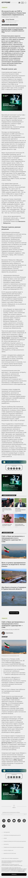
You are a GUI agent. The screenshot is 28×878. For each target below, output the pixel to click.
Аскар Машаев (10, 19)
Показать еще (14, 612)
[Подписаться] (25, 814)
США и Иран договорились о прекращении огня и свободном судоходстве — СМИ (13, 539)
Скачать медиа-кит (8, 850)
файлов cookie (21, 871)
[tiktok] (19, 820)
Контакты (6, 844)
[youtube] (14, 820)
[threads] (24, 820)
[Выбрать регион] (19, 3)
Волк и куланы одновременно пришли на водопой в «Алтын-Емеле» (14, 564)
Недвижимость (5, 24)
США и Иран (4, 636)
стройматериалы (13, 24)
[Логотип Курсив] (6, 2)
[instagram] (3, 820)
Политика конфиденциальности (12, 835)
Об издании (7, 832)
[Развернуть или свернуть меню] (25, 3)
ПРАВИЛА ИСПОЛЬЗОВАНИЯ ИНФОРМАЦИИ (14, 847)
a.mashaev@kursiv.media (11, 22)
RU (22, 2)
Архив (5, 838)
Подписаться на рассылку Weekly (11, 812)
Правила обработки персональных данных (15, 841)
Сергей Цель (9, 633)
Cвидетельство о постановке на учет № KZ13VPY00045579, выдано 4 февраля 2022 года (12, 865)
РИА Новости (16, 662)
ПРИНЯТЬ (14, 874)
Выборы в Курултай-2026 (10, 853)
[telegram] (9, 820)
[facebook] (3, 826)
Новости (4, 7)
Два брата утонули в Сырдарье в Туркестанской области (14, 588)
